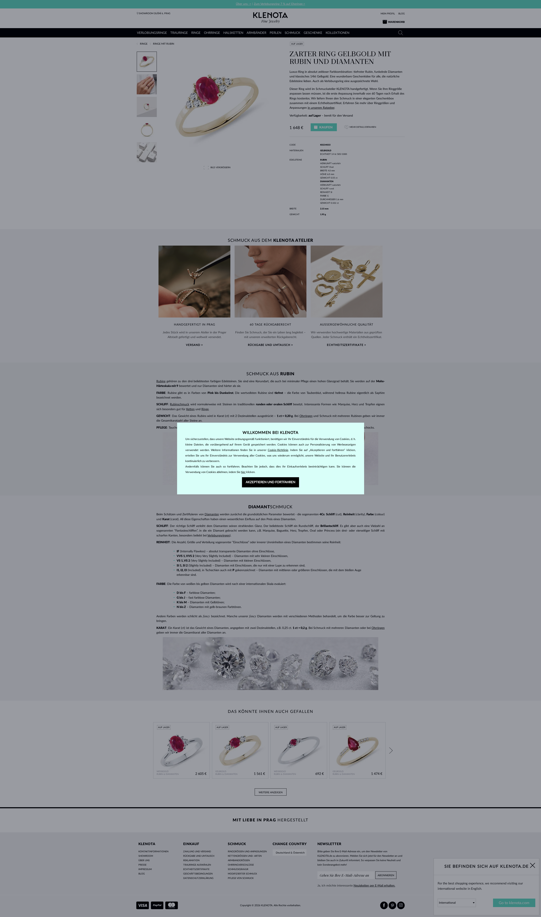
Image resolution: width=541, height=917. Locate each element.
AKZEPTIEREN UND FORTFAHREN (270, 482)
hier (243, 472)
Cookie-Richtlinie (278, 450)
